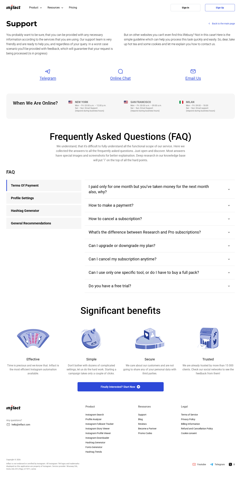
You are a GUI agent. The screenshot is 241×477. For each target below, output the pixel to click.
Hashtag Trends (93, 451)
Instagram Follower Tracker (99, 424)
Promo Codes (145, 433)
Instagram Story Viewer (97, 428)
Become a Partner (147, 428)
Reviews (142, 424)
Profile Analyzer (93, 419)
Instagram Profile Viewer (98, 433)
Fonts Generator (93, 447)
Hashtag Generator (95, 442)
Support (142, 414)
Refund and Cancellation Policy (197, 428)
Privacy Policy (188, 419)
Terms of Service (189, 414)
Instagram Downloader (97, 438)
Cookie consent (189, 433)
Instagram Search (94, 414)
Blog (140, 419)
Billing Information (190, 424)
